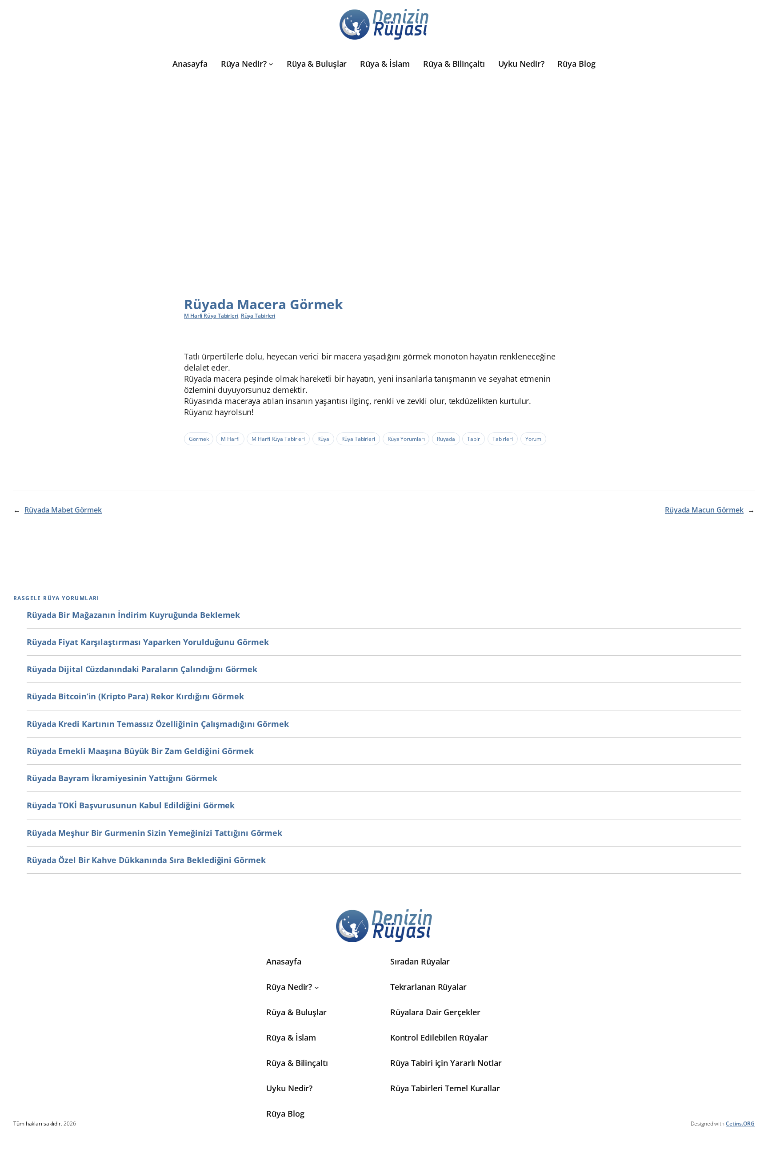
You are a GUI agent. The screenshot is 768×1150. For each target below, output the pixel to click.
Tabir (473, 439)
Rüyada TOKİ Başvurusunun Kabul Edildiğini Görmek (131, 805)
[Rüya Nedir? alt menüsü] (270, 63)
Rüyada (446, 439)
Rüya (323, 439)
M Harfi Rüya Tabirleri (211, 315)
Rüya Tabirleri (258, 315)
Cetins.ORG (740, 1123)
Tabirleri (502, 439)
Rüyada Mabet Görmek (63, 510)
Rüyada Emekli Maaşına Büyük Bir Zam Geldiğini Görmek (140, 750)
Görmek (198, 439)
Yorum (533, 439)
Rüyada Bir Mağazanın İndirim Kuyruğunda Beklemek (133, 614)
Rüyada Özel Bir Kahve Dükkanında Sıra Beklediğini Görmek (146, 859)
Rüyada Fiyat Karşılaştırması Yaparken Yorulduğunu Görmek (147, 642)
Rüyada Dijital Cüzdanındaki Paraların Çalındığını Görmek (142, 669)
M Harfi (230, 439)
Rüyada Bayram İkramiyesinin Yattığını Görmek (122, 778)
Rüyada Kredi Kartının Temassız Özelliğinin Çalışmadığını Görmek (158, 723)
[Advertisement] (384, 172)
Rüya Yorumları (406, 439)
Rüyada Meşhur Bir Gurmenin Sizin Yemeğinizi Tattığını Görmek (154, 832)
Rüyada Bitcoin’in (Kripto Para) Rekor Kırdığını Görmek (135, 696)
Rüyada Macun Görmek (704, 510)
